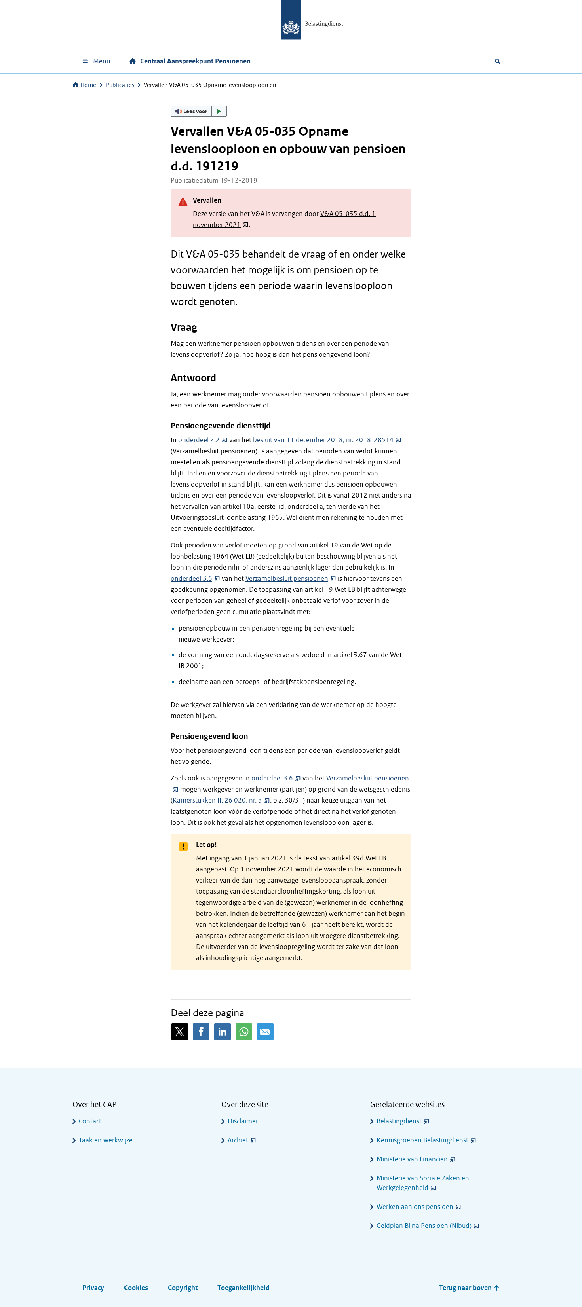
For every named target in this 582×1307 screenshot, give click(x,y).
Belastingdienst (399, 1121)
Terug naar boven (466, 1288)
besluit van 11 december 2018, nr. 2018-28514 (323, 440)
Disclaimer (243, 1121)
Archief (238, 1140)
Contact (90, 1121)
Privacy (93, 1288)
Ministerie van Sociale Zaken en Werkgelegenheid (423, 1183)
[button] (199, 111)
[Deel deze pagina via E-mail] (265, 1031)
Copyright (183, 1288)
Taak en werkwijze (106, 1140)
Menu (101, 61)
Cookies (136, 1288)
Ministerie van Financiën (412, 1159)
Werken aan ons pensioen (415, 1207)
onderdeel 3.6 (191, 578)
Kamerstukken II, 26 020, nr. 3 (217, 800)
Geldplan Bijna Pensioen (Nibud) (424, 1226)
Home (88, 85)
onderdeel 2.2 (199, 440)
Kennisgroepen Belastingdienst (422, 1140)
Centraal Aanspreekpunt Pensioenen (195, 61)
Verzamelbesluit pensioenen (286, 578)
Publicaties (120, 85)
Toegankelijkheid (243, 1288)
